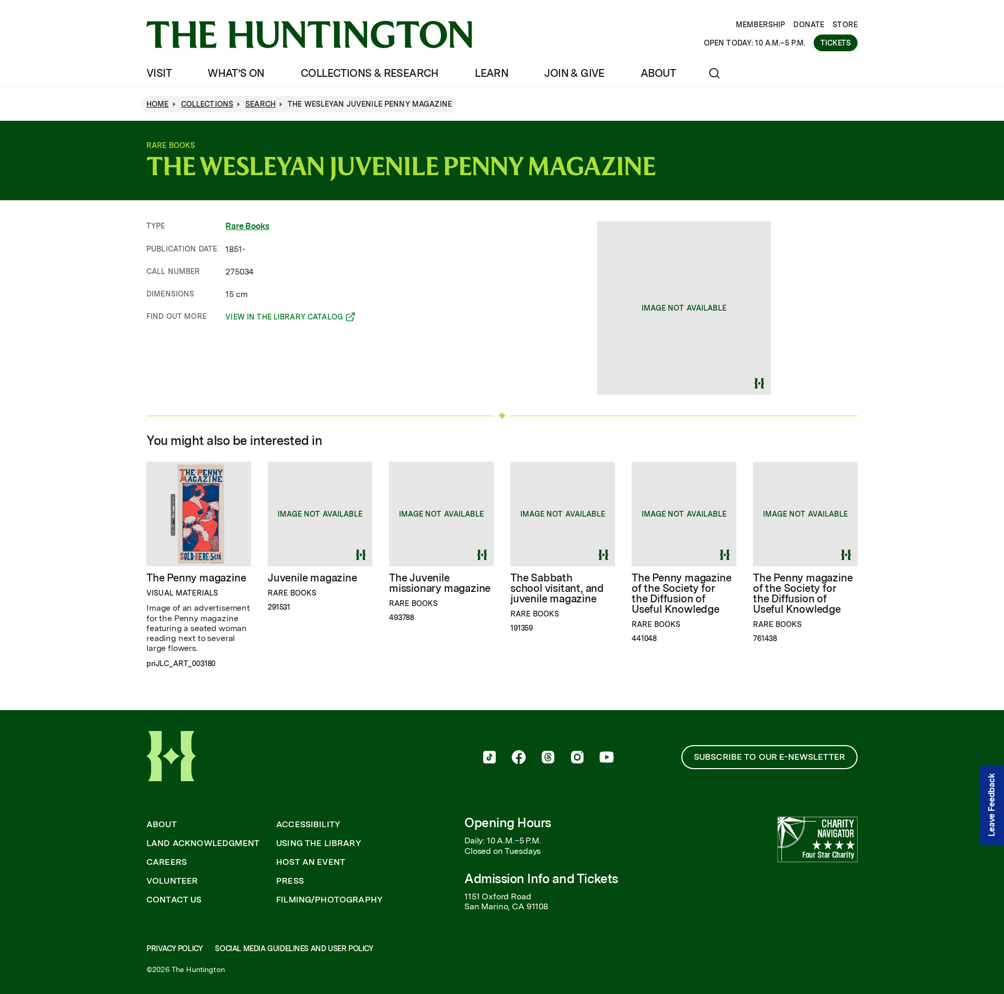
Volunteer (172, 881)
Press (290, 881)
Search (260, 104)
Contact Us (174, 900)
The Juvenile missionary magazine (439, 583)
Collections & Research (370, 73)
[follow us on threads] (548, 758)
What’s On (236, 73)
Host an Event (310, 862)
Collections (207, 104)
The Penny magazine (196, 578)
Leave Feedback (992, 805)
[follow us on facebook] (518, 758)
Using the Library (318, 843)
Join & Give (574, 73)
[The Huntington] (309, 34)
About (658, 73)
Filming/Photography (329, 900)
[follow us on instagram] (577, 758)
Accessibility (308, 824)
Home (157, 104)
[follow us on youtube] (606, 758)
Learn (491, 73)
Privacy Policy (174, 948)
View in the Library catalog (284, 318)
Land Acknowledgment (202, 843)
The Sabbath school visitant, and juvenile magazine (557, 588)
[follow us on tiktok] (489, 758)
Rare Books (247, 226)
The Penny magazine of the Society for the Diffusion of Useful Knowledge (681, 593)
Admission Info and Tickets (541, 878)
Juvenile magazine (312, 578)
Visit (159, 73)
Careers (166, 862)
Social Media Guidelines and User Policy (294, 948)
